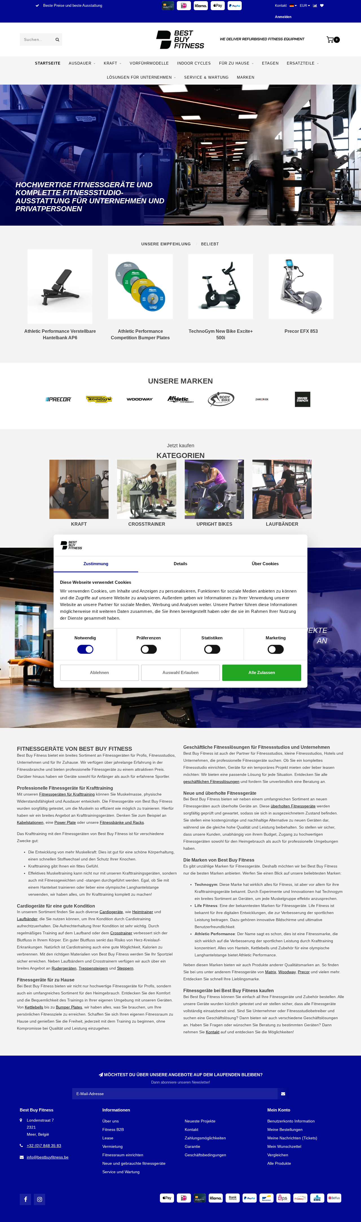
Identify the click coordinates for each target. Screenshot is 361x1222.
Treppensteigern (93, 968)
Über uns (110, 1121)
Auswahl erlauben (180, 672)
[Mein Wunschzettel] (321, 6)
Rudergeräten (64, 968)
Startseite (48, 63)
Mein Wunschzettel (284, 1146)
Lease (107, 1138)
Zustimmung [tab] (95, 564)
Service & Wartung (206, 77)
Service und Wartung (121, 1172)
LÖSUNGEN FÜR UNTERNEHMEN (139, 77)
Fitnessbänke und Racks (122, 822)
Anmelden (283, 17)
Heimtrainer (142, 912)
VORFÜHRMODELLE (149, 63)
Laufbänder (27, 919)
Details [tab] (180, 564)
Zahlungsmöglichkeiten (205, 1138)
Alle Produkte (279, 1163)
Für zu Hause (234, 63)
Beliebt (210, 244)
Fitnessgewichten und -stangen (72, 880)
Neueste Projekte (200, 1121)
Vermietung (112, 1146)
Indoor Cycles (194, 63)
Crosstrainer (121, 933)
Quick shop (62, 334)
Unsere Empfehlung (166, 244)
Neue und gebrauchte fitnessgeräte (134, 1163)
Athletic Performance (257, 955)
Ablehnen (99, 672)
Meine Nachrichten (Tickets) (292, 1138)
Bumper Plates (69, 1007)
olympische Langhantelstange (132, 887)
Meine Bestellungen (285, 1129)
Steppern (125, 968)
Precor (304, 972)
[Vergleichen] (315, 6)
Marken (245, 77)
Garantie (192, 1146)
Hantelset (48, 887)
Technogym (332, 891)
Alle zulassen (261, 672)
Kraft (110, 63)
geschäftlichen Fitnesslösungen (211, 781)
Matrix (270, 972)
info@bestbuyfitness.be (48, 1157)
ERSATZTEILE (301, 63)
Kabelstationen (30, 822)
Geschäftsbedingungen (205, 1155)
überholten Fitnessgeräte (293, 806)
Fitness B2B (113, 1129)
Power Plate (65, 822)
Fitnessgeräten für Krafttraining (67, 794)
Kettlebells (34, 1007)
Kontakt (281, 6)
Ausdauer (80, 63)
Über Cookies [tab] (265, 564)
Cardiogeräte (111, 912)
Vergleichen (277, 1155)
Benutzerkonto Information (291, 1121)
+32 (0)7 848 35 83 (44, 1145)
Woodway (287, 972)
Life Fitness (319, 905)
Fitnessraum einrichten (122, 1155)
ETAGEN (270, 63)
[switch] (149, 649)
